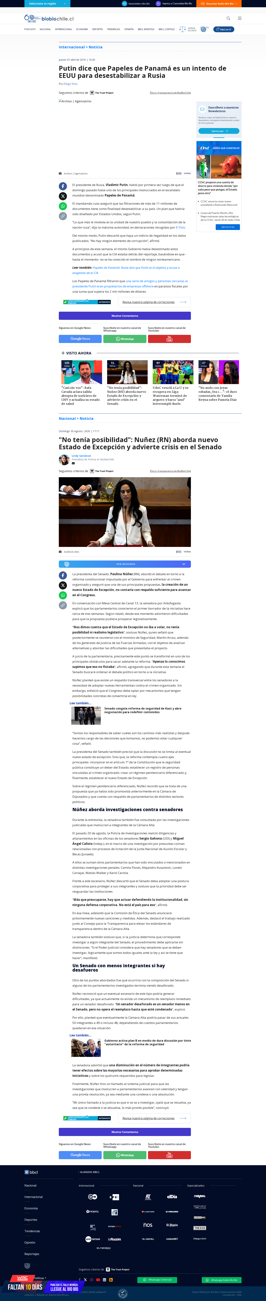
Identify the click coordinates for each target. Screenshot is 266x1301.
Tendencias (113, 29)
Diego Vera (70, 84)
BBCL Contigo (167, 29)
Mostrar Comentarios (125, 315)
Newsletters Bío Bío (139, 3)
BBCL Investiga (146, 29)
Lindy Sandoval (81, 455)
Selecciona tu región (42, 3)
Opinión (129, 29)
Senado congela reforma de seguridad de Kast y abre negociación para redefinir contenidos (142, 710)
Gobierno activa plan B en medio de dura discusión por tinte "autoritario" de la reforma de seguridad (147, 1042)
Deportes (97, 29)
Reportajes (31, 1254)
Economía (82, 29)
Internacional (63, 29)
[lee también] (87, 716)
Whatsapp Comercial (159, 1279)
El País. (181, 227)
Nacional (45, 29)
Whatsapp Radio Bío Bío (224, 1280)
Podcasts (29, 29)
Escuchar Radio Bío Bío (220, 3)
